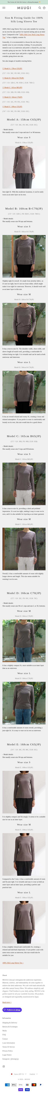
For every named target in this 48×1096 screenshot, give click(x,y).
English (32, 1074)
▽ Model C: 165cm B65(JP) (12, 87)
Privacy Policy (7, 1051)
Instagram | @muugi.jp (10, 1059)
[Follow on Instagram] (3, 1066)
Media (4, 1031)
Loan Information (8, 1043)
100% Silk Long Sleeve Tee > (13, 963)
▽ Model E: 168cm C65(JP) (12, 107)
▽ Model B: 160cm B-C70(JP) (13, 78)
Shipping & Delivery (9, 1023)
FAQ (4, 1035)
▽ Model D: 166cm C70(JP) (12, 97)
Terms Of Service (8, 1047)
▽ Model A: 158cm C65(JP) (12, 68)
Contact (5, 1039)
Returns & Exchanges (9, 1027)
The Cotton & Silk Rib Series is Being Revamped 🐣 (24, 2)
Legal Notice (6, 1055)
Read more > (6, 1002)
